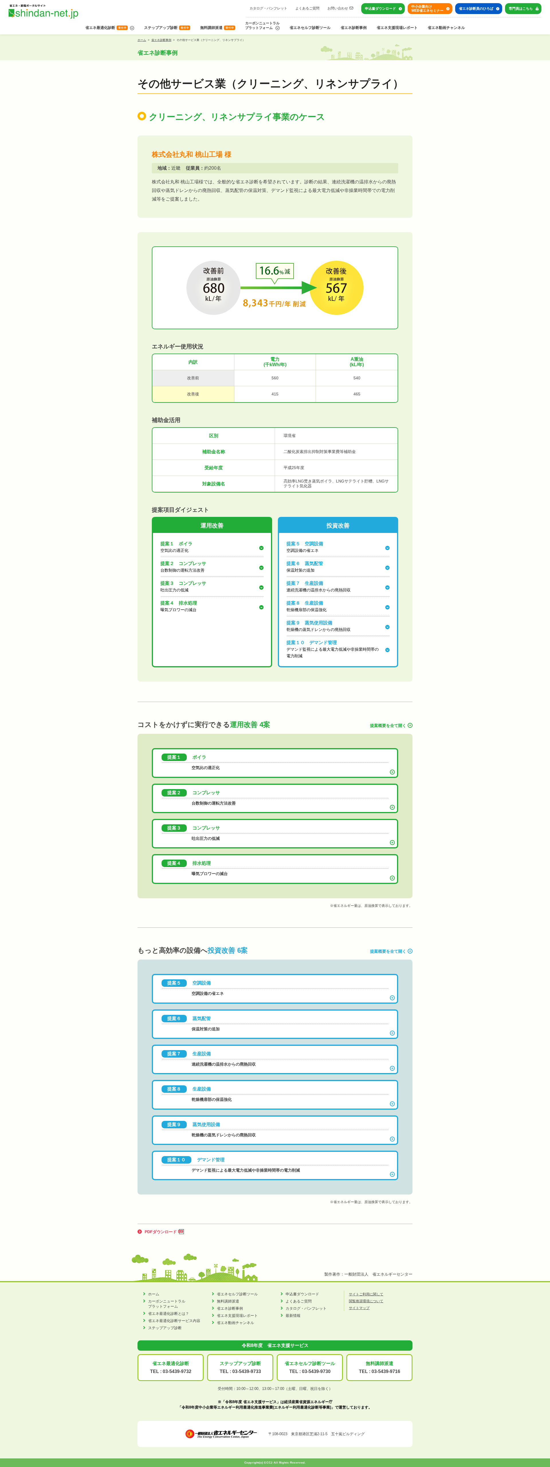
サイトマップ (359, 1308)
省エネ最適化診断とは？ (168, 1313)
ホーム (142, 40)
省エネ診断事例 (354, 28)
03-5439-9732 (177, 1371)
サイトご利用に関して (366, 1294)
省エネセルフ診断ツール (310, 28)
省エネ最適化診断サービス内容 (174, 1321)
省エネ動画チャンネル (446, 28)
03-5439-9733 (246, 1371)
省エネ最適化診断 (100, 28)
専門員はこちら (521, 9)
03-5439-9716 (386, 1371)
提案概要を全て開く (388, 725)
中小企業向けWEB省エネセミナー (427, 9)
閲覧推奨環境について (366, 1301)
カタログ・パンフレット (268, 8)
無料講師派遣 (211, 28)
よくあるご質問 (307, 8)
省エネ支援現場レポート (397, 28)
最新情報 (293, 1315)
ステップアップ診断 (161, 28)
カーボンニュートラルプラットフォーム (262, 25)
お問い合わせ (337, 8)
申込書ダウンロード (380, 9)
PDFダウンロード (161, 1231)
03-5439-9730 (316, 1371)
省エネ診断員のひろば (476, 9)
